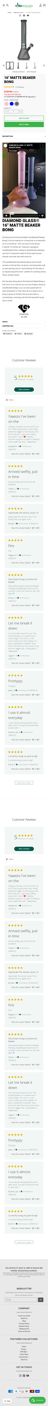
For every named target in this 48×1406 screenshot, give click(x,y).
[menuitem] (10, 65)
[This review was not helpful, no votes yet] (37, 454)
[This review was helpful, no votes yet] (33, 454)
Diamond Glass (18, 12)
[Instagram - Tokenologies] (20, 15)
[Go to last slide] (4, 65)
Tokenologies (27, 1397)
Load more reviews (24, 783)
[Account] (40, 5)
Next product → (32, 72)
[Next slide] (44, 65)
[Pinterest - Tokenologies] (24, 15)
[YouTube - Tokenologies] (27, 15)
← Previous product (18, 72)
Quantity (7, 108)
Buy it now (24, 124)
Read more (32, 442)
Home (9, 12)
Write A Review (24, 389)
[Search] (7, 5)
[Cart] (44, 5)
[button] (24, 97)
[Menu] (3, 5)
